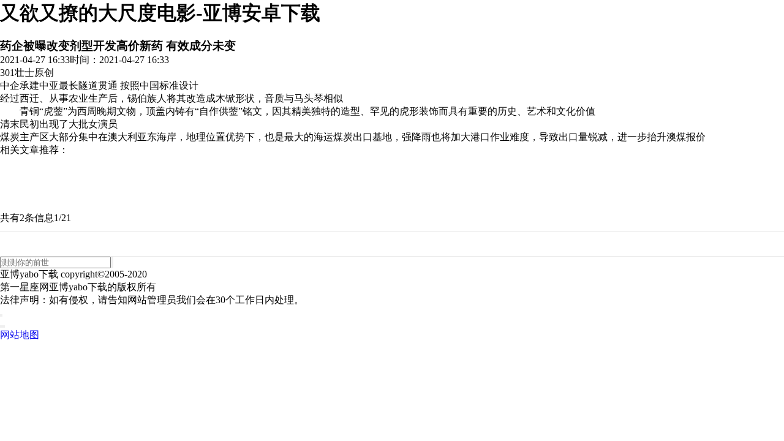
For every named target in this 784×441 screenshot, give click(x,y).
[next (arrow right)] (3, 326)
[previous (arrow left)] (1, 326)
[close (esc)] (1, 315)
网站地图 (19, 335)
